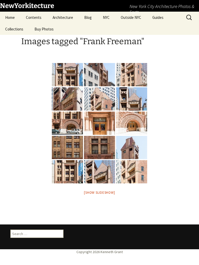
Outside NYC (131, 17)
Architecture (63, 17)
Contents (33, 17)
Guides (158, 17)
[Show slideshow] (99, 192)
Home (10, 17)
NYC (106, 17)
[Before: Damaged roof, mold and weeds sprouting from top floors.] (67, 99)
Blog (88, 17)
